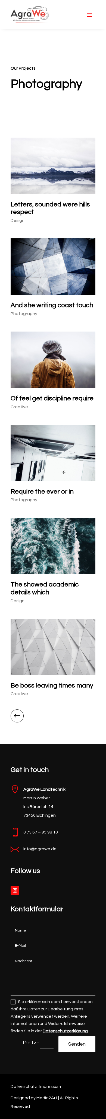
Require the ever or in (42, 491)
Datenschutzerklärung (65, 1031)
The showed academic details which (45, 588)
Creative (19, 407)
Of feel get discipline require (52, 398)
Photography (24, 314)
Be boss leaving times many (52, 685)
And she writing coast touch (52, 305)
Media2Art (46, 1098)
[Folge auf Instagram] (15, 890)
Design (17, 220)
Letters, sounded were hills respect (50, 208)
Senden (77, 1044)
